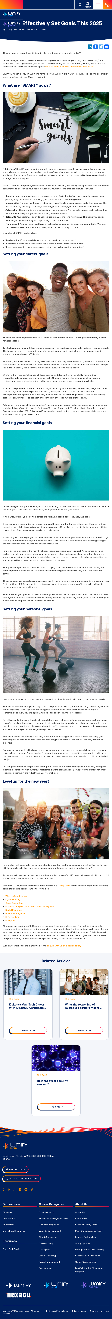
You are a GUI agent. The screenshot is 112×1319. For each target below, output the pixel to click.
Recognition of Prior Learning (89, 1249)
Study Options (82, 1243)
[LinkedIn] (90, 46)
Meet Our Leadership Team (88, 1231)
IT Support (10, 920)
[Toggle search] (80, 4)
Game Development (49, 1224)
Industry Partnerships (85, 1237)
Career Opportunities (85, 1262)
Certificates (9, 1218)
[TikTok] (32, 1189)
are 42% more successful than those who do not (69, 66)
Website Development (16, 896)
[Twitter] (101, 46)
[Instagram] (20, 1189)
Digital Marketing (13, 910)
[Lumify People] (11, 24)
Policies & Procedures (57, 1311)
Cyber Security (12, 899)
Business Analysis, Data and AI (54, 1218)
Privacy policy (79, 1311)
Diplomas (7, 1212)
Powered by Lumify (99, 1311)
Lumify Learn (64, 885)
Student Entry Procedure (87, 1255)
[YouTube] (26, 1189)
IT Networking (12, 917)
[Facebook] (95, 46)
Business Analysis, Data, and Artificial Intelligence (29, 906)
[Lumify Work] (11, 14)
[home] (15, 1146)
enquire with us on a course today (64, 945)
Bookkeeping (45, 1268)
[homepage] (11, 4)
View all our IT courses (14, 1231)
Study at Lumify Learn (86, 1224)
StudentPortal (87, 6)
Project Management (15, 913)
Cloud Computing (14, 903)
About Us (80, 1212)
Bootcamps (8, 1224)
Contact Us (81, 1218)
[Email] (106, 46)
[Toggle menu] (98, 4)
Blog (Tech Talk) (11, 1249)
